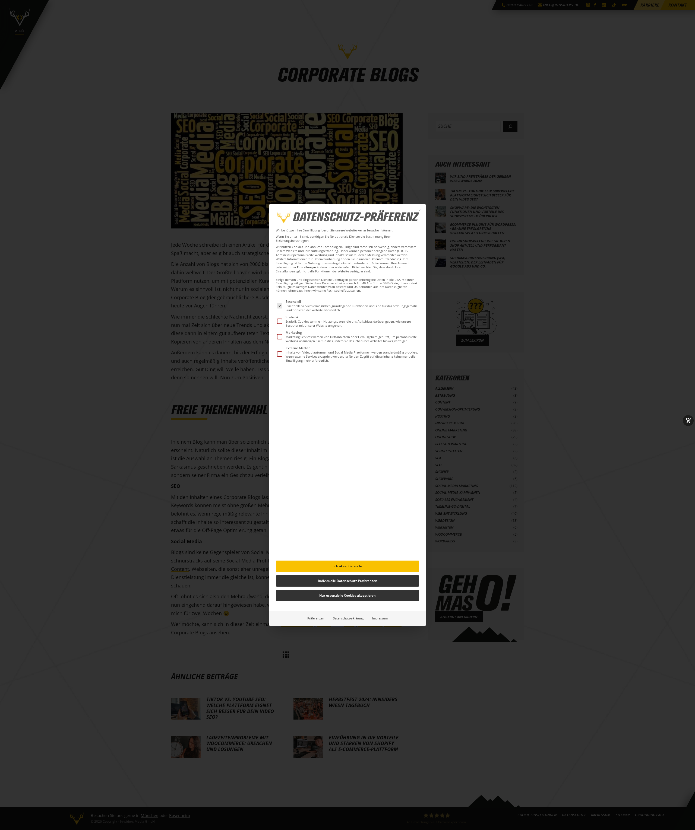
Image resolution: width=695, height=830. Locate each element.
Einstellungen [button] (306, 267)
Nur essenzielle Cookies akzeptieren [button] (347, 595)
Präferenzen (315, 618)
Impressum (380, 618)
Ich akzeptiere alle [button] (347, 566)
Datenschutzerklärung (386, 259)
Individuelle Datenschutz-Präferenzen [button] (347, 580)
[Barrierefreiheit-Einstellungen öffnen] (688, 420)
